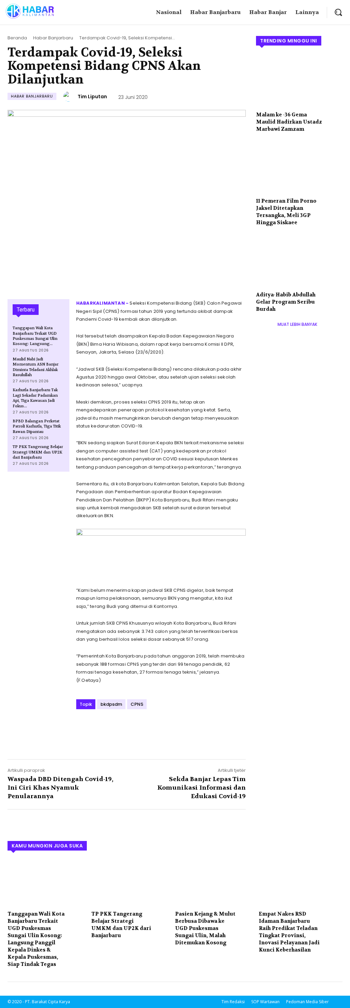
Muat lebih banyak (297, 324)
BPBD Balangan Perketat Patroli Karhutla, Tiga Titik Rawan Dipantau (37, 426)
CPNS (137, 704)
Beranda (17, 38)
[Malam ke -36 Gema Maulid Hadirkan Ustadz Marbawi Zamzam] (299, 81)
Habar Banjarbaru (53, 38)
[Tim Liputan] (69, 96)
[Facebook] (83, 728)
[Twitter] (99, 728)
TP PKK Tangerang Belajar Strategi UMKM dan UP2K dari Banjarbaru (38, 452)
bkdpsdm (111, 704)
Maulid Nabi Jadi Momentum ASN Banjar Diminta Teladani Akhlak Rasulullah (35, 367)
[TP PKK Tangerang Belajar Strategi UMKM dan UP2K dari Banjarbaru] (129, 883)
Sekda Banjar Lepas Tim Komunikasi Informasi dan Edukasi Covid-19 (201, 787)
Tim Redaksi (233, 1002)
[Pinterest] (114, 728)
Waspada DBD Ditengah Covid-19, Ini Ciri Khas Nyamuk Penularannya (60, 787)
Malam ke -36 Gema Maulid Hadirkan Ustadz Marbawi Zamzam (289, 121)
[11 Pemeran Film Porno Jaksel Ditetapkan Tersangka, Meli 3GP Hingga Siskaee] (299, 167)
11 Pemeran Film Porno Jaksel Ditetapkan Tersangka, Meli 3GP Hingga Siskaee (286, 211)
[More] (146, 728)
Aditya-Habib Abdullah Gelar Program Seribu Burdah (285, 301)
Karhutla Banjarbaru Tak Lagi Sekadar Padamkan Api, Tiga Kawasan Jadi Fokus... (35, 397)
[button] (338, 12)
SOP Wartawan (265, 1002)
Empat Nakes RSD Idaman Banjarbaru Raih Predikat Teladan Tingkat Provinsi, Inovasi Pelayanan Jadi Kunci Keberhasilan (289, 931)
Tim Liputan (92, 96)
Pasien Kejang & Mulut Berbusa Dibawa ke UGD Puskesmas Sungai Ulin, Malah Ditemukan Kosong (205, 928)
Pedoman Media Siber (307, 1002)
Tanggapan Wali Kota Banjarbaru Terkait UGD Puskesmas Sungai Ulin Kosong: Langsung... (35, 336)
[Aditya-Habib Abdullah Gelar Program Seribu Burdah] (299, 261)
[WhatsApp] (130, 728)
